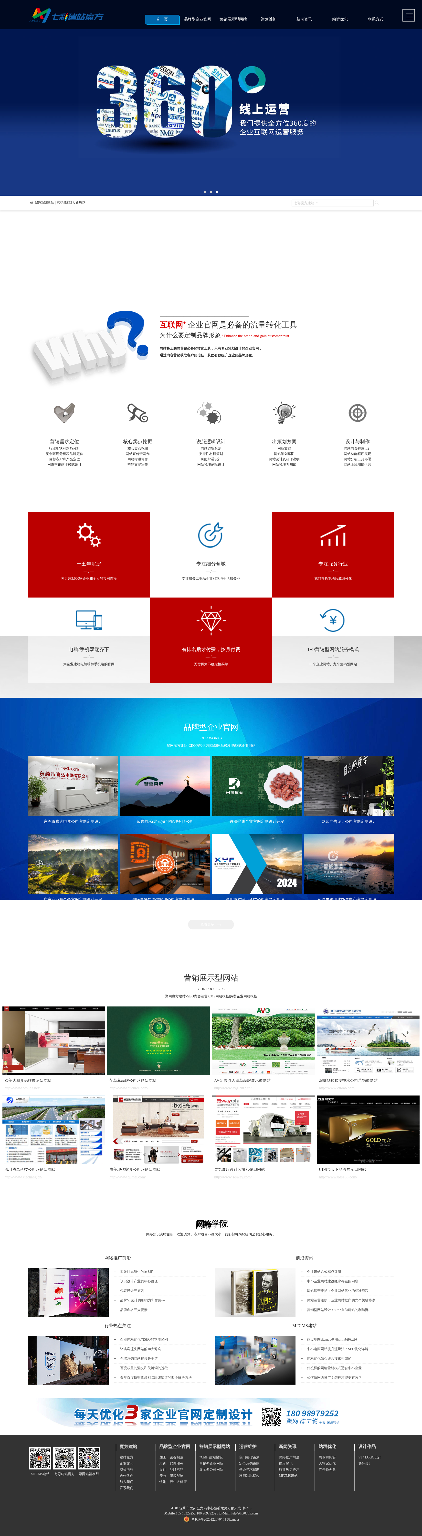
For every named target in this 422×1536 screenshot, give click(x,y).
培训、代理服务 (171, 1463)
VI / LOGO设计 (369, 1457)
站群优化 (340, 19)
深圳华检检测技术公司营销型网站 (348, 1080)
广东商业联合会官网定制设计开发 (73, 899)
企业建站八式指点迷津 (324, 1272)
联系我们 (126, 1488)
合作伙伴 (126, 1476)
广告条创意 (327, 1469)
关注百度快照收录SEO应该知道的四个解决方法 (156, 1377)
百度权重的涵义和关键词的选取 (144, 1368)
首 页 (162, 19)
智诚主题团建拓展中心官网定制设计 (349, 899)
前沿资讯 (304, 1257)
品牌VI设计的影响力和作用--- (142, 1300)
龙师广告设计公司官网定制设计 (349, 821)
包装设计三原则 (132, 1291)
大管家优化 (327, 1463)
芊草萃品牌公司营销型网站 (132, 1080)
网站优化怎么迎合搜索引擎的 (329, 1358)
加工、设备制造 (171, 1457)
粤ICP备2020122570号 (207, 1520)
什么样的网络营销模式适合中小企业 (334, 1368)
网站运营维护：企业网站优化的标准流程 (338, 1291)
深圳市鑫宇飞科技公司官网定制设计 (257, 899)
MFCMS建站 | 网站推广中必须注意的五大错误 (70, 202)
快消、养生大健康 (173, 1482)
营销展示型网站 (233, 19)
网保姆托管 (327, 1457)
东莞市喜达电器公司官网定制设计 (73, 821)
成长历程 (126, 1469)
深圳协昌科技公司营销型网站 (29, 1169)
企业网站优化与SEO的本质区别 (144, 1339)
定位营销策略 (249, 1463)
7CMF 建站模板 (211, 1457)
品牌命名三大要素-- (135, 1310)
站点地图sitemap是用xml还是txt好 (332, 1339)
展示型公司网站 (211, 1469)
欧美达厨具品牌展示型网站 (27, 1080)
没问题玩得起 (249, 1476)
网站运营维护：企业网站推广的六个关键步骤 (341, 1300)
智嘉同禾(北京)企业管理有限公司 (165, 821)
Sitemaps (233, 1520)
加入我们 (126, 1482)
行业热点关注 (118, 1325)
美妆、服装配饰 (171, 1476)
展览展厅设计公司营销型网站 (239, 1169)
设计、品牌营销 (171, 1469)
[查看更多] (212, 928)
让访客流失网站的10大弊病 (140, 1349)
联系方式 (375, 19)
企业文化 (126, 1463)
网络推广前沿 (118, 1257)
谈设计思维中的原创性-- (138, 1272)
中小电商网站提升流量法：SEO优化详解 (337, 1349)
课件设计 (365, 1463)
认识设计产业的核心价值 (139, 1281)
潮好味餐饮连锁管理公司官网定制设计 (165, 899)
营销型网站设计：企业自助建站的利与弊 (338, 1310)
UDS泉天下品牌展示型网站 (342, 1169)
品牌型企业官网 (197, 19)
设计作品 (367, 1446)
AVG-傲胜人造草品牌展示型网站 (242, 1080)
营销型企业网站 (211, 1463)
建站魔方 (126, 1457)
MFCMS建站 (304, 1325)
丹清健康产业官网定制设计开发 (257, 821)
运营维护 (268, 19)
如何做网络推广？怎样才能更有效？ (334, 1377)
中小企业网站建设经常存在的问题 (332, 1281)
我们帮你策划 (249, 1457)
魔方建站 (128, 1446)
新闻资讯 (304, 19)
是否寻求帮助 (249, 1469)
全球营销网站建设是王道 (139, 1358)
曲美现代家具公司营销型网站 (134, 1169)
